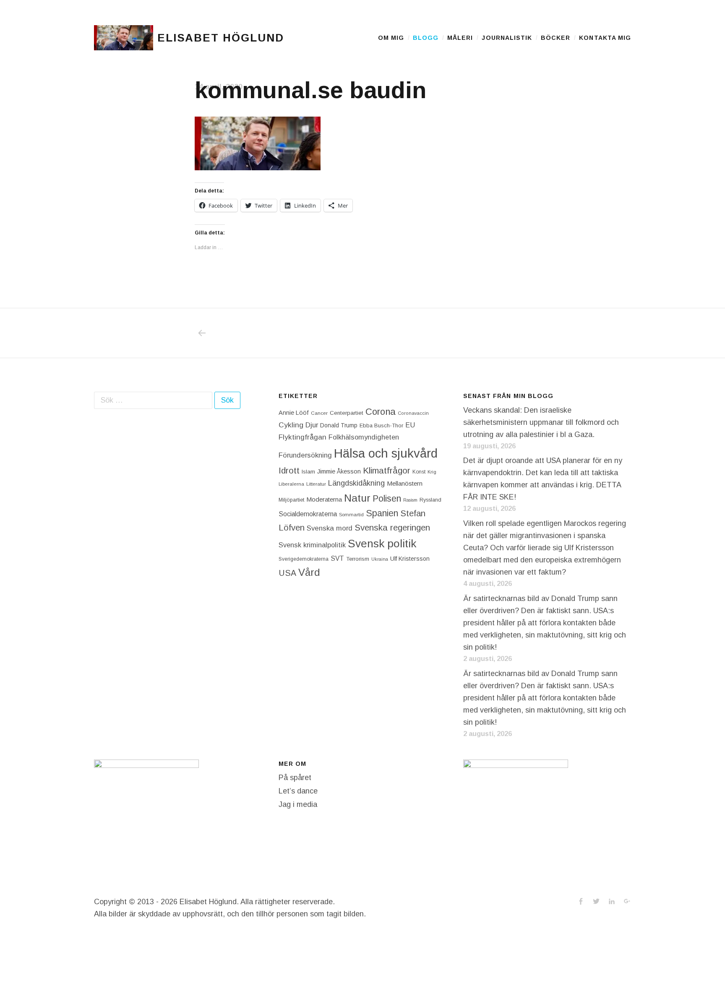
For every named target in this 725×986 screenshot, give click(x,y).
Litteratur (316, 483)
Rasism (410, 499)
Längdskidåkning (356, 483)
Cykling (291, 425)
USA (287, 573)
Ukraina (379, 559)
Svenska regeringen (392, 527)
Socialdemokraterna (308, 514)
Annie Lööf (294, 412)
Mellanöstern (404, 483)
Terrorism (357, 559)
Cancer (319, 413)
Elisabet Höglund (220, 37)
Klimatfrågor (386, 470)
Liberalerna (291, 483)
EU (410, 425)
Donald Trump (338, 425)
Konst (418, 472)
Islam (308, 471)
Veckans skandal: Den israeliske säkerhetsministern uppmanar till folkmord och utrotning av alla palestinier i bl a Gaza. (541, 422)
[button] (123, 37)
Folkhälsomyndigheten (364, 437)
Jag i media (298, 804)
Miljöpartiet (291, 500)
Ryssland (430, 500)
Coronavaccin (413, 413)
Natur (357, 498)
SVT (337, 558)
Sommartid (351, 514)
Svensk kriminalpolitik (312, 545)
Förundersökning (305, 455)
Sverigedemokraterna (304, 559)
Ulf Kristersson (410, 558)
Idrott (289, 470)
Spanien (382, 513)
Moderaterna (324, 499)
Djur (311, 425)
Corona (380, 411)
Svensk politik (382, 543)
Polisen (387, 498)
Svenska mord (329, 528)
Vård (309, 572)
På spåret (295, 777)
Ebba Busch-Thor (381, 425)
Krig (432, 471)
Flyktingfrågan (302, 437)
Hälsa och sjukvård (386, 453)
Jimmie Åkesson (339, 471)
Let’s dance (298, 791)
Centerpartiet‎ (346, 413)
